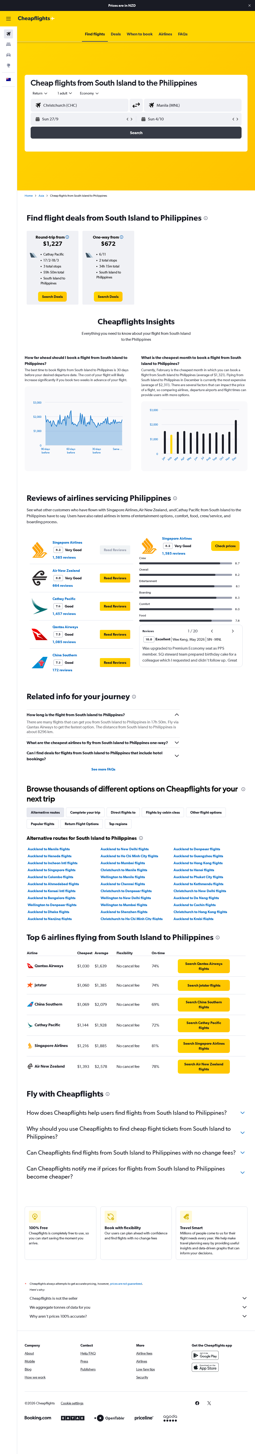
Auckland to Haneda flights (49, 856)
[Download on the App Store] (205, 1367)
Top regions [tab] (118, 824)
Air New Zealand (66, 571)
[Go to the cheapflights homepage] (36, 18)
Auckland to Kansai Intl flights (51, 891)
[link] (52, 297)
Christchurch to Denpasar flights (126, 891)
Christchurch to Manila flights (124, 870)
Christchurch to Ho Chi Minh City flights (132, 919)
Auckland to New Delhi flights (125, 849)
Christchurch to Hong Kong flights (200, 912)
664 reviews (63, 586)
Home (29, 195)
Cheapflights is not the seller (53, 1298)
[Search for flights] (8, 34)
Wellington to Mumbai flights (124, 905)
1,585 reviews (64, 557)
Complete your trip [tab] (85, 812)
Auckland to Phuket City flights (198, 877)
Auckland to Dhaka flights (48, 912)
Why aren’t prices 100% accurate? (58, 1316)
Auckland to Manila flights (49, 849)
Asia (41, 195)
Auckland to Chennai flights (123, 884)
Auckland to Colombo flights (50, 877)
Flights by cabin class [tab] (163, 812)
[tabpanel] (136, 417)
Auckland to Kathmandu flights (198, 884)
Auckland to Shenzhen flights (124, 912)
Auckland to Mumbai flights (123, 863)
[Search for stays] (8, 44)
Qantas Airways (65, 627)
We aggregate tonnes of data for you (60, 1307)
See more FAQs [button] (103, 769)
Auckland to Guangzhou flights (198, 856)
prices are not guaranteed (126, 1283)
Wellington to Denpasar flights (52, 905)
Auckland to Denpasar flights (197, 849)
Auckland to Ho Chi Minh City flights (129, 856)
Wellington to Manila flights (123, 877)
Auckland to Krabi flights (193, 919)
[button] (249, 5)
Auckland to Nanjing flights (50, 919)
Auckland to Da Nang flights (196, 898)
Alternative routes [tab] (45, 812)
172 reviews (62, 670)
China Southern (65, 655)
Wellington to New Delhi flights (126, 898)
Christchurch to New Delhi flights (200, 891)
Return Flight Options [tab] (82, 824)
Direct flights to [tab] (123, 812)
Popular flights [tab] (42, 824)
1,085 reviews (64, 642)
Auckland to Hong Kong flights (198, 863)
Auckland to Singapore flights (51, 870)
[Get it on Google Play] (205, 1355)
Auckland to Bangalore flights (51, 898)
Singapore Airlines (67, 542)
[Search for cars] (8, 55)
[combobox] (89, 93)
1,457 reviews (64, 614)
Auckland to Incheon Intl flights (52, 863)
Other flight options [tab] (206, 812)
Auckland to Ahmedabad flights (53, 884)
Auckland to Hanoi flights (194, 870)
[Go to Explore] (8, 65)
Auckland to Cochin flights (195, 905)
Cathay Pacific (64, 599)
